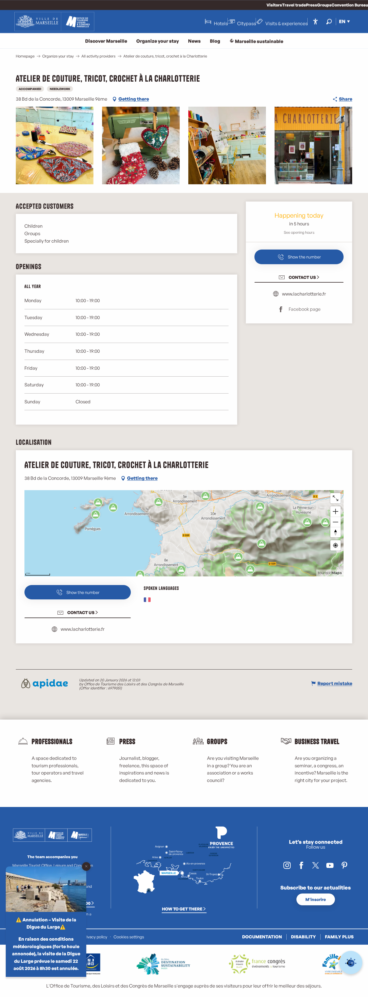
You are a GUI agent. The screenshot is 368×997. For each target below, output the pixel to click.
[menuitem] (54, 21)
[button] (329, 21)
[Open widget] (351, 962)
